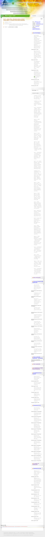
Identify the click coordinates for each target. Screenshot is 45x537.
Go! (41, 18)
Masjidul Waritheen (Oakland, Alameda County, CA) (37, 400)
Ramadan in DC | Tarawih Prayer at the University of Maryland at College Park (37, 420)
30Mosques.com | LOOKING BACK (37, 492)
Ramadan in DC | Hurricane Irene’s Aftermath (37, 431)
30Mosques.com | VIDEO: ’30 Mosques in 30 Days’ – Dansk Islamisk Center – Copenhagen (37, 473)
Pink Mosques (36, 364)
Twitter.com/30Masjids (18, 526)
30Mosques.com (13, 11)
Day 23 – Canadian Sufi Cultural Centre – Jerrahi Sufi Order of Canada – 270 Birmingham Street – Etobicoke (37, 221)
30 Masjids (6, 3)
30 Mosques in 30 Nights (36, 373)
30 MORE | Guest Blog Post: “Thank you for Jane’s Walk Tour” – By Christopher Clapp (37, 97)
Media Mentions (31, 532)
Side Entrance (37, 277)
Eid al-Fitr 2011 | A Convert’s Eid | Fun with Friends (37, 408)
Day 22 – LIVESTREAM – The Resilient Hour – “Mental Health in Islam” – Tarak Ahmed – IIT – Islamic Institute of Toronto (38, 250)
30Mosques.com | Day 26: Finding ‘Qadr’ (37, 519)
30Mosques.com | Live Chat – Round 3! (37, 496)
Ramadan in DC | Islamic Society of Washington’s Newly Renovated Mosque (37, 426)
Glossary (25, 9)
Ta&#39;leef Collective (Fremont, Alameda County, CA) (37, 383)
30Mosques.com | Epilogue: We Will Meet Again (38, 487)
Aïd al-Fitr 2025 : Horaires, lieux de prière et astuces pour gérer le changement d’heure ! (37, 287)
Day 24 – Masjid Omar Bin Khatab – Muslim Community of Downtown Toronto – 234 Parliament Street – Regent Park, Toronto (37, 213)
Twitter (10, 9)
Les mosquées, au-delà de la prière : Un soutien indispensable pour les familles (38, 350)
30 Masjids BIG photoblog (11, 526)
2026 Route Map (6, 532)
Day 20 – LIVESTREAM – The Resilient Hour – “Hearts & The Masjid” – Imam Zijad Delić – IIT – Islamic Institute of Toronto (37, 271)
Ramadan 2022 (26, 24)
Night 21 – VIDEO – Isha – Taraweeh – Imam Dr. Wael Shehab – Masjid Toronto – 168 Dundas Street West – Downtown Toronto (38, 264)
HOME (14, 13)
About (14, 532)
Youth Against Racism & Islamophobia (17, 25)
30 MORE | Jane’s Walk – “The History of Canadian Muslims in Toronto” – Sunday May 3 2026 (38, 103)
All (7, 9)
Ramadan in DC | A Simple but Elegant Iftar (38, 454)
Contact (14, 9)
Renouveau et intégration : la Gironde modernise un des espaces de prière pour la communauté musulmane (37, 301)
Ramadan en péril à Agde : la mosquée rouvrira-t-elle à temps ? (37, 309)
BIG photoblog (36, 33)
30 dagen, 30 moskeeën (35, 464)
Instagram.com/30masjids (24, 526)
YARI (9, 25)
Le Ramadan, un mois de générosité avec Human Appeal (37, 293)
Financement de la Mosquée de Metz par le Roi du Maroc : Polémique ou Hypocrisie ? (38, 330)
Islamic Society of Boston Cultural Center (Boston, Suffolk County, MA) (37, 378)
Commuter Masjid (12, 24)
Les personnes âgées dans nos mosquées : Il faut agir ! (37, 344)
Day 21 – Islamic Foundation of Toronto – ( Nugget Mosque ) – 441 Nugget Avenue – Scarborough (37, 256)
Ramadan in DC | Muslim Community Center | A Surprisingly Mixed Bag (37, 437)
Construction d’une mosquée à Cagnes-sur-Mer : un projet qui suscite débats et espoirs (38, 323)
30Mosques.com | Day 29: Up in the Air (37, 504)
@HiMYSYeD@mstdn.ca (36, 29)
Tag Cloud (20, 533)
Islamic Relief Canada (20, 24)
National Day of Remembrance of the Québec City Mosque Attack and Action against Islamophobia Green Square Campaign (37, 74)
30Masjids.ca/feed (37, 21)
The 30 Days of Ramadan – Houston (37, 358)
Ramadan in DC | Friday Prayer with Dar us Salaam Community (38, 458)
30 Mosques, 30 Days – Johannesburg (37, 368)
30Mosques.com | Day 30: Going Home (37, 500)
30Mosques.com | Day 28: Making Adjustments (37, 508)
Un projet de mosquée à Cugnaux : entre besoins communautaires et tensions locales (38, 316)
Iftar (16, 24)
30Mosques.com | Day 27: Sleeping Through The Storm (37, 513)
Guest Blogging (22, 532)
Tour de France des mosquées (37, 282)
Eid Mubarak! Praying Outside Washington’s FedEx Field (37, 414)
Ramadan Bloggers (19, 9)
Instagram (18, 11)
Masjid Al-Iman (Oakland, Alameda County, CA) (37, 394)
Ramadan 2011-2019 (24, 11)
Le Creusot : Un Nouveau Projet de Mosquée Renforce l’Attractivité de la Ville (37, 338)
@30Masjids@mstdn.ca (36, 28)
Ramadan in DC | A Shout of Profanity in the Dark (37, 442)
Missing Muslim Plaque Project (22, 13)
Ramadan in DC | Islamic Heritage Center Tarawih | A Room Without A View (38, 448)
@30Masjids (37, 26)
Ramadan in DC (37, 405)
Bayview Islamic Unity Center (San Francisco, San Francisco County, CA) (37, 389)
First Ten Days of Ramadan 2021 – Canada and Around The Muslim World (38, 83)
